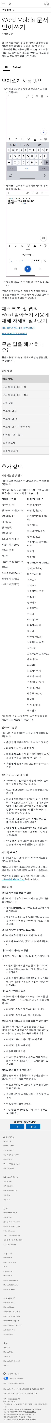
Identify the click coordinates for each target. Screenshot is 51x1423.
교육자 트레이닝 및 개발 (11, 1235)
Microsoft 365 (8, 1159)
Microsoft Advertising (10, 1280)
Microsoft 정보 (8, 1352)
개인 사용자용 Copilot (11, 1155)
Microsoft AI (7, 1257)
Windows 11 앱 (8, 1168)
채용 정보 (6, 1347)
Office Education (9, 1231)
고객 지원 (7, 10)
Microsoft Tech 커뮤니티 (11, 1316)
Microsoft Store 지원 (10, 1190)
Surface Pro (7, 1141)
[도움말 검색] (10, 3)
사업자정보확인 (30, 1412)
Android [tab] (17, 66)
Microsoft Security (9, 1262)
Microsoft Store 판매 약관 (27, 1419)
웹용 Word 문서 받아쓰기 (14, 333)
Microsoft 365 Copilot (10, 1285)
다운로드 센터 (8, 1186)
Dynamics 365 (8, 1271)
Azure (5, 1267)
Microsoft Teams (9, 1289)
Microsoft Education (10, 1213)
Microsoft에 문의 (9, 1389)
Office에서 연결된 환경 (13, 879)
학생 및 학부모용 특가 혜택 (12, 1240)
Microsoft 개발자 (9, 1302)
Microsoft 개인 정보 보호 (12, 1361)
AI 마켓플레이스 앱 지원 (11, 1311)
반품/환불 (6, 1195)
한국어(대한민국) (13, 1374)
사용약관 (6, 1393)
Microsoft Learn (8, 1307)
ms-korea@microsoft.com (32, 1409)
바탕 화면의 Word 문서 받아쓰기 (18, 327)
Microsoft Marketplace (11, 1321)
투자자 (5, 1365)
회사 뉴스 (6, 1356)
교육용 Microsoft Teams (11, 1222)
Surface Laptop (8, 1146)
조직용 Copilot (8, 1150)
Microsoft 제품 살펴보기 (11, 1164)
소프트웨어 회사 (9, 1330)
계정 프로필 (7, 1181)
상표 (13, 1393)
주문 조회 (6, 1200)
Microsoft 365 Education (11, 1226)
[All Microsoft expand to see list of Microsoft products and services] (3, 3)
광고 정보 (19, 1393)
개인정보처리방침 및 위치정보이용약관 (30, 1389)
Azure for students (9, 1244)
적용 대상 (8, 33)
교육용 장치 (7, 1217)
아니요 (33, 1126)
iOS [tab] (6, 66)
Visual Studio (7, 1334)
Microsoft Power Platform (12, 1325)
